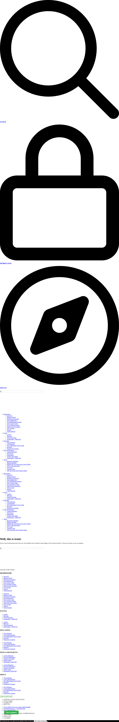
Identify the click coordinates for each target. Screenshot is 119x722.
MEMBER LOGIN (5, 263)
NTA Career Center (12, 423)
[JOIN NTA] (59, 384)
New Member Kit (12, 420)
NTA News (10, 453)
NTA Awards (10, 428)
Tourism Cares (11, 469)
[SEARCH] (59, 118)
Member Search (11, 417)
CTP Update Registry (9, 635)
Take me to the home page (7, 546)
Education (6, 441)
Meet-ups (9, 436)
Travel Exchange (11, 438)
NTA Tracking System (13, 425)
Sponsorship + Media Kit (14, 439)
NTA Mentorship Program (14, 422)
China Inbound (11, 431)
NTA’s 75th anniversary (13, 466)
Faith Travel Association (13, 427)
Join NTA (9, 416)
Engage (9, 430)
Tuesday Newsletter (12, 456)
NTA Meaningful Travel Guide (15, 445)
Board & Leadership (12, 461)
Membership (6, 414)
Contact (9, 434)
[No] (47, 721)
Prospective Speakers (13, 449)
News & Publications (9, 657)
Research (9, 447)
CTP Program (11, 444)
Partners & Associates (13, 419)
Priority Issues (7, 660)
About (5, 459)
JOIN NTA (3, 388)
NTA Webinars (11, 442)
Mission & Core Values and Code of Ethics (19, 464)
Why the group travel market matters (17, 470)
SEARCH (3, 122)
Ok (35, 721)
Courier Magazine (12, 452)
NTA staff (9, 467)
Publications (10, 455)
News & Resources (8, 450)
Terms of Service (41, 721)
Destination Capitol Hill (10, 662)
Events (5, 433)
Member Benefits (11, 463)
